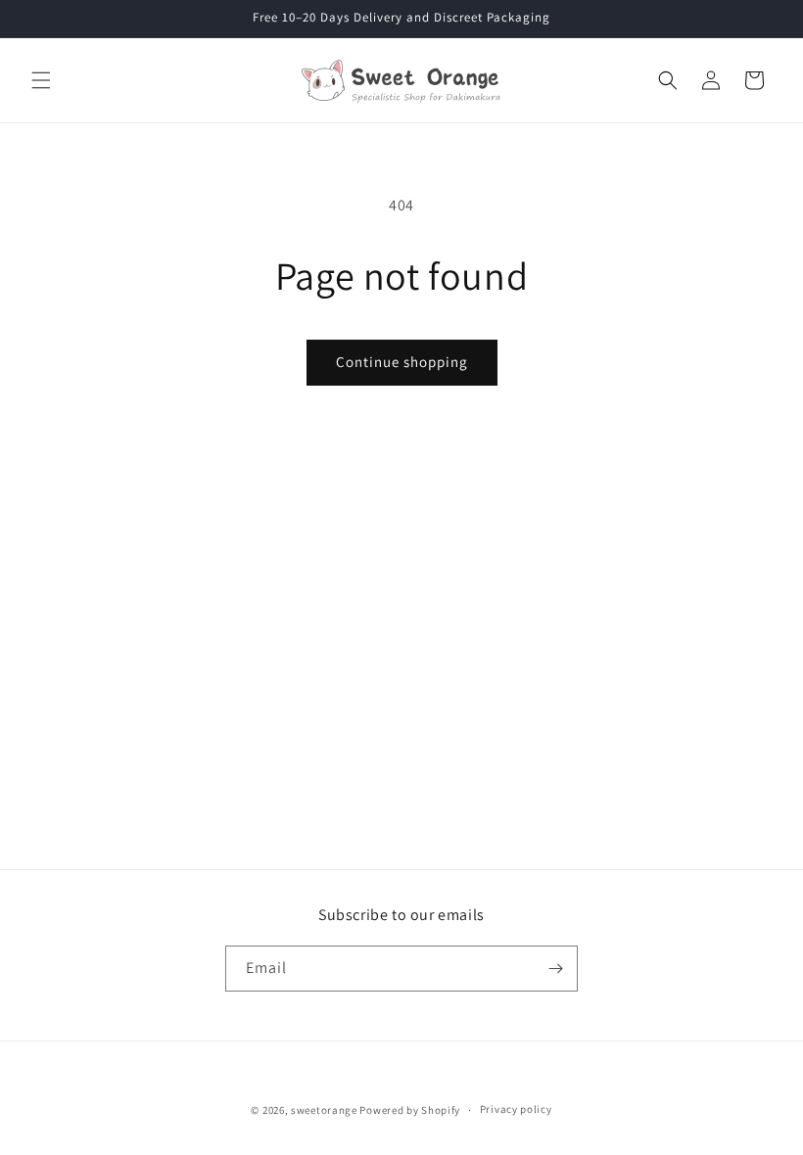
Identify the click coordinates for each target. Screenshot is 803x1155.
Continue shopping (402, 361)
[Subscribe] (555, 969)
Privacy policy (516, 1109)
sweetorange (324, 1110)
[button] (41, 80)
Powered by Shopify (409, 1110)
